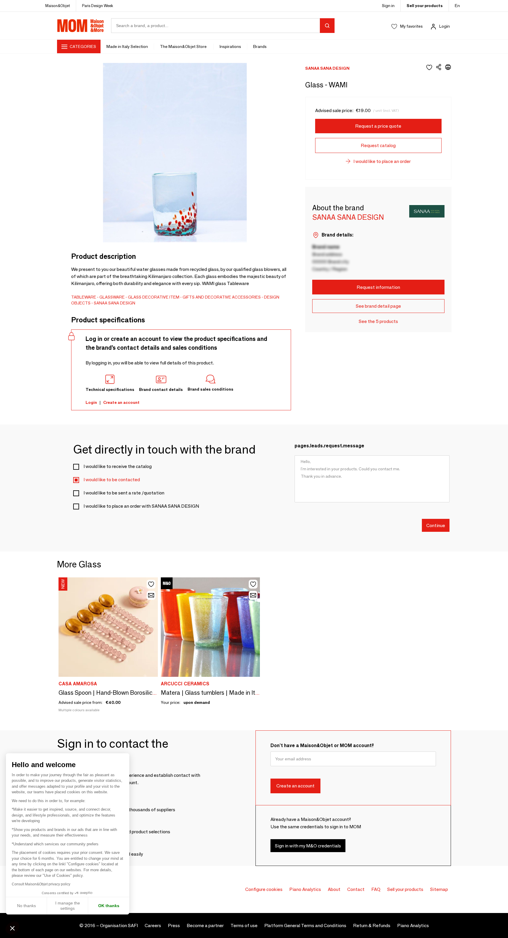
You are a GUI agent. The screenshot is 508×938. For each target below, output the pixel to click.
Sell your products (425, 5)
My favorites (411, 26)
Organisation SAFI (119, 925)
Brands (260, 46)
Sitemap (439, 889)
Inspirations (230, 46)
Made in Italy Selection (127, 46)
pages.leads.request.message (329, 446)
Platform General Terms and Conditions (305, 925)
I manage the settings (67, 906)
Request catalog (378, 145)
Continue (435, 525)
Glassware (112, 297)
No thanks (26, 905)
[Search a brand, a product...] (327, 25)
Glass (134, 297)
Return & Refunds (371, 925)
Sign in (388, 5)
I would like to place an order (382, 161)
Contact (356, 889)
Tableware (83, 297)
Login (444, 26)
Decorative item (160, 297)
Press (174, 925)
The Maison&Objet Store (184, 46)
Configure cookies (264, 889)
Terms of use (244, 925)
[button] (12, 928)
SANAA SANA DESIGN (114, 303)
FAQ (375, 889)
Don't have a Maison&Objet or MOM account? (322, 745)
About (334, 889)
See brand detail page (378, 306)
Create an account (121, 402)
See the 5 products (378, 321)
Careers (153, 925)
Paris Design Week (97, 5)
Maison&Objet (57, 5)
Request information (378, 287)
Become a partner (205, 925)
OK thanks (108, 905)
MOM (80, 26)
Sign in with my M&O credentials (308, 846)
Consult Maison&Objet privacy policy (41, 884)
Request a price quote (378, 126)
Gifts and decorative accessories (222, 297)
